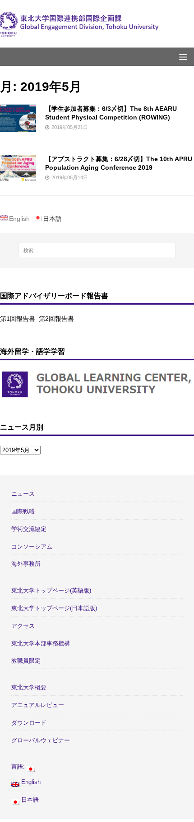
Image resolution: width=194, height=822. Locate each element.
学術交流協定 (28, 529)
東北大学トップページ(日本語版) (54, 608)
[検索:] (97, 250)
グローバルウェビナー (40, 740)
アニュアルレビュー (37, 705)
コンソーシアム (31, 546)
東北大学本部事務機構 (40, 643)
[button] (181, 56)
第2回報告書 (56, 318)
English (30, 782)
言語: (19, 766)
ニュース (23, 493)
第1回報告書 (17, 318)
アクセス (23, 625)
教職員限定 (26, 660)
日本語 (29, 799)
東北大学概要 (28, 687)
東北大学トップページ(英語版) (51, 590)
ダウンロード (28, 722)
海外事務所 (26, 563)
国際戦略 (23, 511)
